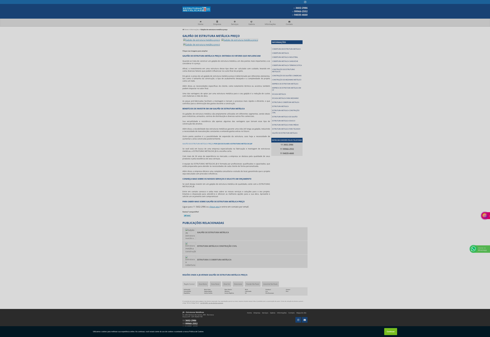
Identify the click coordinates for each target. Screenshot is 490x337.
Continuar (391, 332)
